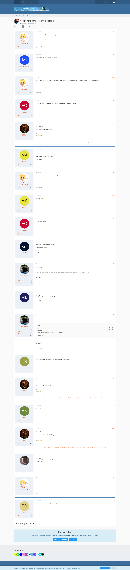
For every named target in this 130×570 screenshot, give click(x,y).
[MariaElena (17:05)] (29, 554)
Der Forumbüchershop (83, 142)
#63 (113, 77)
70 (29, 26)
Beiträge (19, 46)
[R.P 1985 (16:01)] (24, 554)
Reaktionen (19, 279)
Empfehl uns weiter (95, 142)
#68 (113, 195)
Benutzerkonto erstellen (60, 539)
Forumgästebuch (64, 142)
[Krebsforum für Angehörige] (65, 9)
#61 (113, 31)
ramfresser (24, 23)
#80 (113, 500)
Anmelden (73, 539)
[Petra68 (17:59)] (32, 554)
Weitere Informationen (105, 568)
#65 (113, 123)
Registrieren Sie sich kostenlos (67, 535)
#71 (113, 264)
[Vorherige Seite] (15, 26)
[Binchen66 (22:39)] (40, 554)
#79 (113, 478)
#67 (113, 172)
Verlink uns (104, 142)
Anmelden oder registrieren (103, 2)
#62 (113, 54)
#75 (113, 379)
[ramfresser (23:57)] (43, 554)
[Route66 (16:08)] (26, 554)
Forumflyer (73, 142)
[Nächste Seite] (32, 26)
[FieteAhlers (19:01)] (37, 554)
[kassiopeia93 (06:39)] (15, 554)
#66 (113, 149)
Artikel (18, 280)
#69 (113, 218)
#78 (113, 455)
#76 (113, 405)
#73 (113, 314)
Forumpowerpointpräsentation (51, 142)
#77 (113, 428)
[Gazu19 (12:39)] (18, 554)
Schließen (113, 568)
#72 (113, 292)
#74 (113, 356)
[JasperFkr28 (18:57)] (34, 554)
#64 (113, 100)
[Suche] (113, 2)
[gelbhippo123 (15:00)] (21, 554)
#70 (113, 241)
